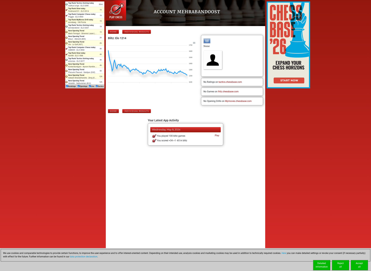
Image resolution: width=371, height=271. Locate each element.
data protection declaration (83, 256)
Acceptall (359, 265)
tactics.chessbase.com (230, 82)
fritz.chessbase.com (228, 91)
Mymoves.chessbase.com (238, 101)
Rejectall (340, 265)
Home (113, 32)
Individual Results (136, 32)
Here (284, 253)
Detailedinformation (322, 265)
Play (216, 135)
